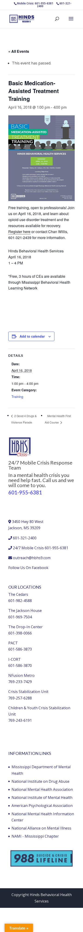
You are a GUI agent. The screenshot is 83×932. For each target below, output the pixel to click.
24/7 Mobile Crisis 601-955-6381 (40, 547)
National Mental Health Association (42, 789)
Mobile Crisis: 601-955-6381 (35, 3)
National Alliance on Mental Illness (41, 828)
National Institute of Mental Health (42, 797)
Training (17, 396)
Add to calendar (32, 336)
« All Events (18, 51)
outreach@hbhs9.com (31, 557)
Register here (19, 231)
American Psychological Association (42, 805)
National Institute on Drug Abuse (40, 781)
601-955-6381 (25, 492)
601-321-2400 (24, 538)
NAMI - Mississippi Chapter (35, 836)
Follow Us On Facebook (28, 567)
